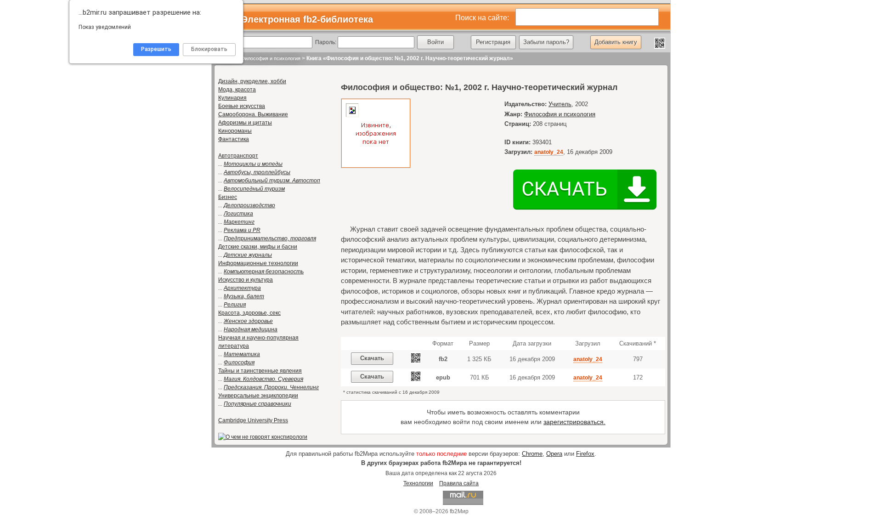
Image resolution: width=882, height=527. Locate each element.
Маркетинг (239, 222)
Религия (235, 304)
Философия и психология (270, 58)
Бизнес (227, 197)
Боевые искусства (241, 106)
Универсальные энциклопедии (258, 395)
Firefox (585, 453)
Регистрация (493, 42)
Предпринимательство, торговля (270, 238)
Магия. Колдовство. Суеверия (263, 379)
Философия (239, 362)
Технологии (418, 483)
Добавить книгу (615, 42)
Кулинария (232, 98)
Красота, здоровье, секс (249, 313)
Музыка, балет (244, 296)
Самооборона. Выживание (253, 114)
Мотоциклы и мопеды (253, 164)
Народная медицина (250, 329)
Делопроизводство (249, 205)
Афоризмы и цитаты (245, 122)
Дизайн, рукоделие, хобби (252, 81)
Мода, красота (237, 89)
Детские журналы (248, 255)
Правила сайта (459, 483)
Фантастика (233, 139)
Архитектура (242, 288)
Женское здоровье (248, 321)
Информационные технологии (258, 263)
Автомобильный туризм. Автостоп (272, 180)
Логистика (238, 213)
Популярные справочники (257, 404)
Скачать (372, 358)
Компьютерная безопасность (264, 271)
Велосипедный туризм (254, 189)
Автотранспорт (238, 156)
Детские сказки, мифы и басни (257, 247)
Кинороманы (235, 131)
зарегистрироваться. (574, 421)
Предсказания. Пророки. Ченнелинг (271, 387)
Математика (242, 354)
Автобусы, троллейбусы (257, 172)
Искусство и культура (245, 280)
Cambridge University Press (253, 420)
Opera (554, 453)
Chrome (532, 453)
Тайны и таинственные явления (260, 371)
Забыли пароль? (546, 42)
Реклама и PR (242, 230)
